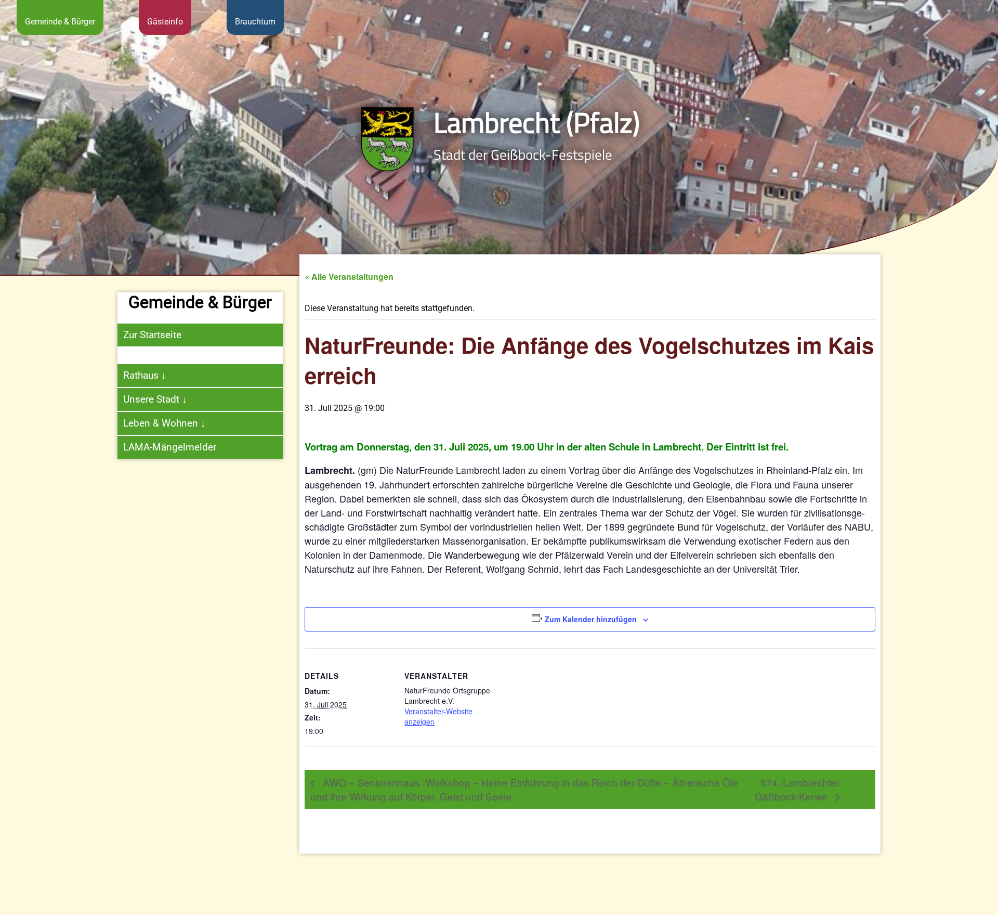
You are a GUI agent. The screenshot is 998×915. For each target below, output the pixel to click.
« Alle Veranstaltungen (349, 276)
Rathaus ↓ (144, 375)
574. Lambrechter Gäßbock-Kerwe (797, 789)
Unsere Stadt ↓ (155, 399)
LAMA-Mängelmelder (169, 447)
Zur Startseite (152, 335)
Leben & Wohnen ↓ (164, 423)
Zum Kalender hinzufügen (591, 619)
